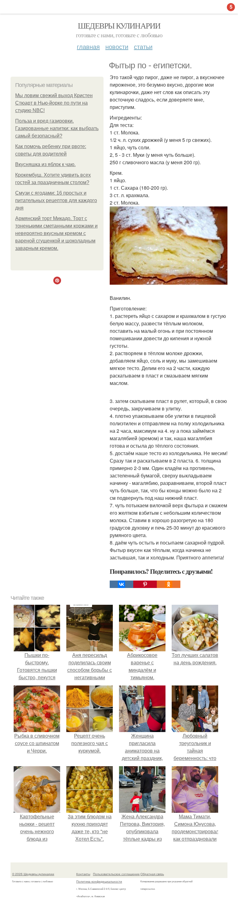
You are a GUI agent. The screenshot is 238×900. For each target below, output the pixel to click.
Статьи (143, 46)
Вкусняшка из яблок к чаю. (45, 164)
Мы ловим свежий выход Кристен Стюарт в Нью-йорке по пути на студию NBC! (54, 103)
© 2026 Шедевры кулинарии (33, 874)
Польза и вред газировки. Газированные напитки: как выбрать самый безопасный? (57, 128)
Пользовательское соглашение (116, 874)
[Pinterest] (145, 584)
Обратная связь (152, 874)
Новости (116, 46)
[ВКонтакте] (121, 584)
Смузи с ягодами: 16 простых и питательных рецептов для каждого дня (56, 200)
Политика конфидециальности (99, 881)
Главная (88, 46)
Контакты (83, 874)
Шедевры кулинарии (119, 25)
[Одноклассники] (168, 584)
